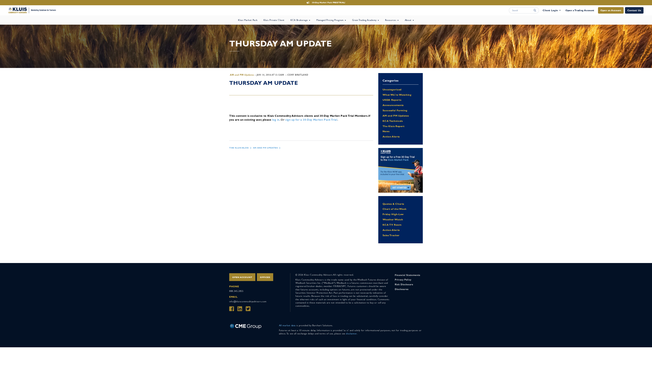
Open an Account (610, 10)
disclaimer (351, 333)
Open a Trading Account (579, 10)
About (408, 20)
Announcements (393, 105)
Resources (391, 20)
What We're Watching (397, 94)
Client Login (550, 10)
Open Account (242, 277)
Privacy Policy (403, 279)
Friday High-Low (393, 214)
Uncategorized (392, 89)
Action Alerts (391, 136)
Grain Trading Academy (364, 20)
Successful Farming (395, 110)
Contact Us (634, 10)
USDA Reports (392, 99)
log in (275, 119)
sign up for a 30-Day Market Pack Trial (311, 119)
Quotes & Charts (393, 203)
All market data (287, 325)
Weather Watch (393, 219)
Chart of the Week (394, 208)
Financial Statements (407, 275)
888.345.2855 (236, 291)
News (386, 131)
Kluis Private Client (274, 20)
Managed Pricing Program (330, 20)
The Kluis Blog (239, 148)
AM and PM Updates (242, 74)
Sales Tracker (391, 235)
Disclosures (402, 289)
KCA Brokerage (300, 20)
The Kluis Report (393, 126)
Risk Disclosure (404, 284)
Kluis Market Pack (247, 20)
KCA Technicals (393, 120)
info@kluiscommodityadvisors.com (248, 301)
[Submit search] (535, 10)
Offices (265, 277)
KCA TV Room (392, 224)
